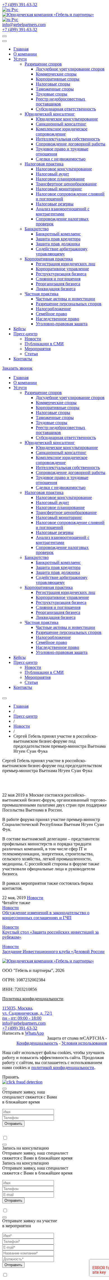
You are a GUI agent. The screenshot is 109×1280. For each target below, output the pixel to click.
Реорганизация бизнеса (58, 283)
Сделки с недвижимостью (61, 159)
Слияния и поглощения (58, 278)
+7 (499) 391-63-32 (19, 4)
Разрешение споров (43, 64)
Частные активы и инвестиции (65, 298)
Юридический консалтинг (50, 114)
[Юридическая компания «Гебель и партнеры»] (48, 14)
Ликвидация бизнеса (55, 288)
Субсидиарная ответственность (66, 109)
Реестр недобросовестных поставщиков (60, 101)
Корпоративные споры (57, 79)
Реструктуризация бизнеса (61, 273)
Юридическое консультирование (67, 119)
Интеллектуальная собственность (68, 139)
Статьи (31, 353)
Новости (33, 338)
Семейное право (51, 313)
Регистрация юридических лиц (65, 263)
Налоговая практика (44, 164)
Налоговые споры (53, 84)
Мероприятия (38, 348)
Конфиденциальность (37, 1043)
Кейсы (19, 328)
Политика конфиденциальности (32, 998)
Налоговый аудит (52, 174)
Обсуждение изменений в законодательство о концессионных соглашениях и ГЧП (45, 915)
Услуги (20, 59)
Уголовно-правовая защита (61, 323)
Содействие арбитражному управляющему (61, 251)
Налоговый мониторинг (59, 189)
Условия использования (84, 1043)
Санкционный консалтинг (61, 124)
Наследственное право (57, 318)
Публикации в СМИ (44, 343)
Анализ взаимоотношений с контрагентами (62, 211)
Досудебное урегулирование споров (70, 69)
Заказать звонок (17, 368)
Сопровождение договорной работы (70, 144)
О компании (25, 54)
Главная (21, 49)
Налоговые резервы (55, 203)
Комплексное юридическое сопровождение (61, 131)
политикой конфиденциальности (62, 1067)
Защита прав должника (58, 243)
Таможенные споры (55, 89)
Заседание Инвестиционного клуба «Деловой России (53, 951)
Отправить (13, 1124)
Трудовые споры (51, 94)
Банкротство (37, 228)
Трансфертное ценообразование (66, 184)
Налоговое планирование (60, 179)
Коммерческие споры (56, 74)
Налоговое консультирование (64, 169)
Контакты (22, 358)
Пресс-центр (25, 333)
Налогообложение (53, 308)
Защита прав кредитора (58, 238)
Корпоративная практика (49, 258)
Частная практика (41, 293)
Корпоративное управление (62, 268)
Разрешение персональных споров (68, 303)
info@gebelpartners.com (24, 24)
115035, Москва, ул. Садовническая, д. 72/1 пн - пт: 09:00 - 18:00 (27, 1013)
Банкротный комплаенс (58, 233)
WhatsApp (34, 1033)
